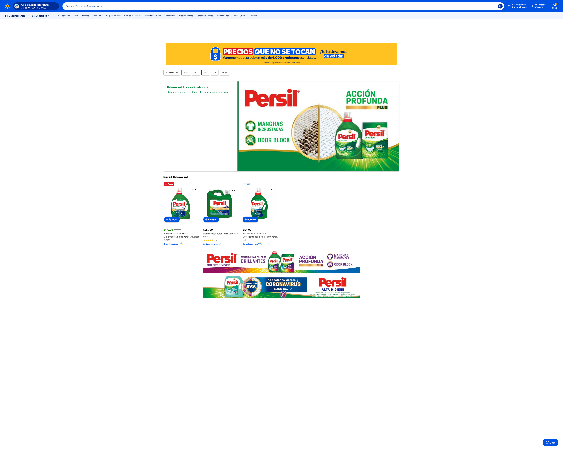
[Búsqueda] (500, 6)
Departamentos (17, 15)
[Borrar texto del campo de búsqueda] (493, 6)
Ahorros (85, 16)
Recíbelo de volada (152, 16)
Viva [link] (205, 72)
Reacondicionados (205, 16)
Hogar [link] (224, 72)
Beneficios (41, 15)
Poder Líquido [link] (172, 72)
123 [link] (214, 72)
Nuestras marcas (185, 16)
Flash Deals (97, 16)
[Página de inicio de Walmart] (7, 6)
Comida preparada (132, 16)
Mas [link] (196, 72)
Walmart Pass (223, 16)
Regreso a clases (113, 16)
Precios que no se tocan (67, 16)
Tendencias (170, 16)
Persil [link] (186, 72)
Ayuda (254, 16)
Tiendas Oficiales (240, 16)
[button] (517, 6)
